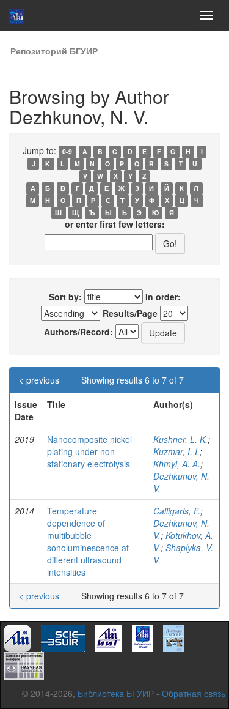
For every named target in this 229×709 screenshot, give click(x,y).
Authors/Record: (78, 331)
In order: (163, 297)
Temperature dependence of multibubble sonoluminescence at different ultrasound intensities (88, 541)
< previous (39, 380)
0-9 (67, 151)
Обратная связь (193, 693)
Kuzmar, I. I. (176, 451)
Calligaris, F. (176, 511)
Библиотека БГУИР (116, 693)
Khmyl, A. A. (176, 464)
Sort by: (65, 297)
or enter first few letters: (115, 224)
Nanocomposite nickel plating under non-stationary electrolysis (89, 451)
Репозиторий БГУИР (54, 51)
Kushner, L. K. (180, 439)
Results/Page (130, 313)
